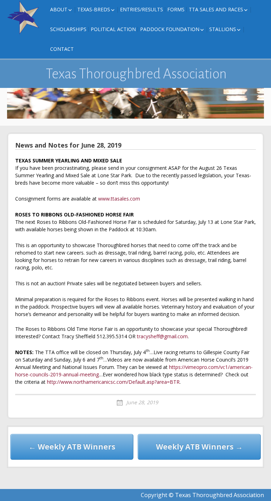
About (58, 9)
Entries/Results (141, 9)
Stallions (222, 29)
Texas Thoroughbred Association (136, 73)
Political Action (113, 29)
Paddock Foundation (169, 29)
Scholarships (68, 29)
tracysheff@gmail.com (162, 336)
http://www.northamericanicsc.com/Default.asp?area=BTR (113, 381)
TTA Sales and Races (216, 9)
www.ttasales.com (119, 198)
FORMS (176, 9)
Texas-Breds (93, 9)
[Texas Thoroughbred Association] (24, 17)
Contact (62, 49)
